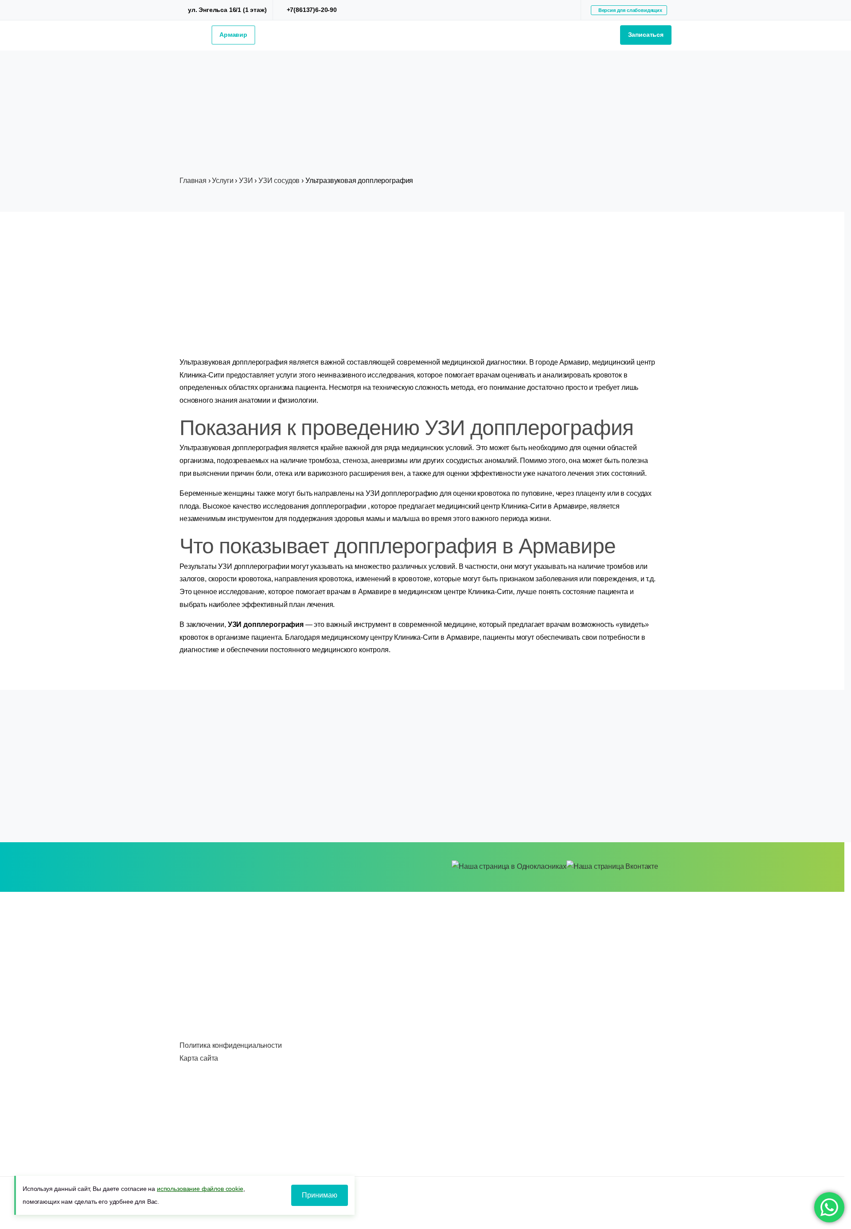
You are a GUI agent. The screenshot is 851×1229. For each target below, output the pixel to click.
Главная (193, 180)
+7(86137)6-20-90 (312, 9)
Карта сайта (199, 1058)
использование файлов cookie (200, 1188)
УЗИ (246, 180)
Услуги (222, 180)
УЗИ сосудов (279, 180)
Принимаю (319, 1195)
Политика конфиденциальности (231, 1045)
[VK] (552, 10)
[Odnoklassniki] (566, 10)
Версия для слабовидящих (629, 10)
